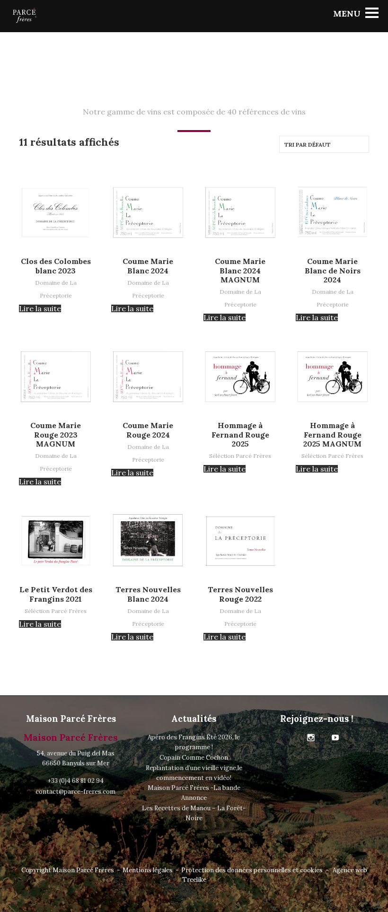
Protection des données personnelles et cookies (252, 870)
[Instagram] (311, 738)
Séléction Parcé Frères (240, 455)
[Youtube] (335, 738)
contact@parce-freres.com (75, 792)
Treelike (194, 880)
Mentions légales (148, 870)
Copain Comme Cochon (193, 758)
